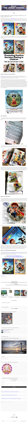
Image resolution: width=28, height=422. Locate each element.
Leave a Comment (2, 275)
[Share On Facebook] (2, 278)
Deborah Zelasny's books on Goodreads (7, 329)
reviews (5, 276)
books (4, 276)
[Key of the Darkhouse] (2, 331)
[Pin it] (5, 278)
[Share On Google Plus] (4, 278)
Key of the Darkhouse (6, 330)
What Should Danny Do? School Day (16, 252)
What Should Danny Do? (14, 18)
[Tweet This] (1, 278)
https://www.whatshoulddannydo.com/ (15, 255)
